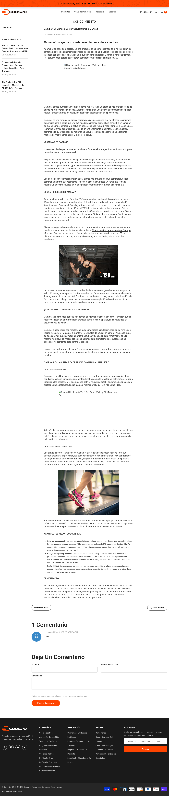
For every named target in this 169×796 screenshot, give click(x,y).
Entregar (145, 749)
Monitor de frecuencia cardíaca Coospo (111, 230)
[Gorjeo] (24, 747)
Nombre (35, 664)
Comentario (37, 676)
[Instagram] (11, 747)
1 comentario (67, 34)
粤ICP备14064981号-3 (12, 791)
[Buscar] (156, 12)
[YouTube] (17, 747)
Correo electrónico (109, 664)
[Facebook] (4, 747)
